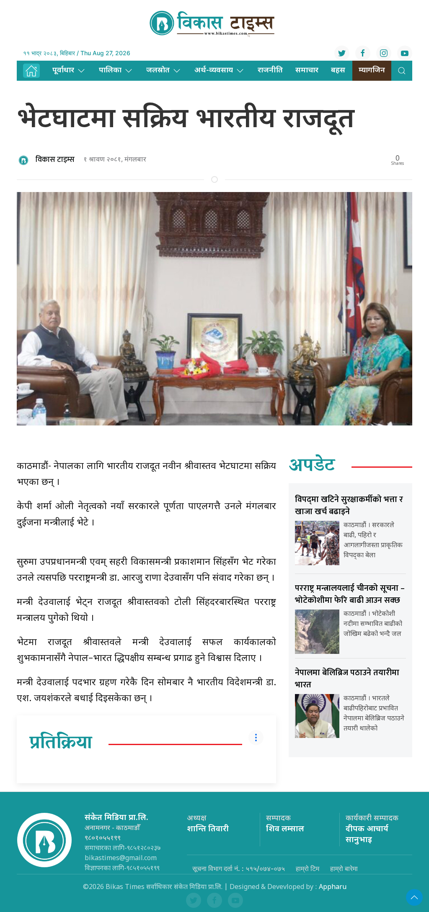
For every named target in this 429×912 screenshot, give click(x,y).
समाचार (306, 70)
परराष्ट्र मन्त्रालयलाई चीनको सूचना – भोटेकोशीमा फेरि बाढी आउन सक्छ (350, 594)
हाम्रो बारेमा (344, 868)
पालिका (110, 70)
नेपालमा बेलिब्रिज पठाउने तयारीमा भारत (347, 679)
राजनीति (270, 70)
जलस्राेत (158, 70)
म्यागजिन (372, 70)
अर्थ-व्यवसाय (213, 70)
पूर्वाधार (63, 70)
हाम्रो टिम (307, 868)
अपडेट (312, 467)
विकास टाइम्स (55, 160)
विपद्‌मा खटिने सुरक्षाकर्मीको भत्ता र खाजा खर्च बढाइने (349, 505)
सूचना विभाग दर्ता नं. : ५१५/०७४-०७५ (238, 868)
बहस (338, 70)
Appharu (332, 887)
